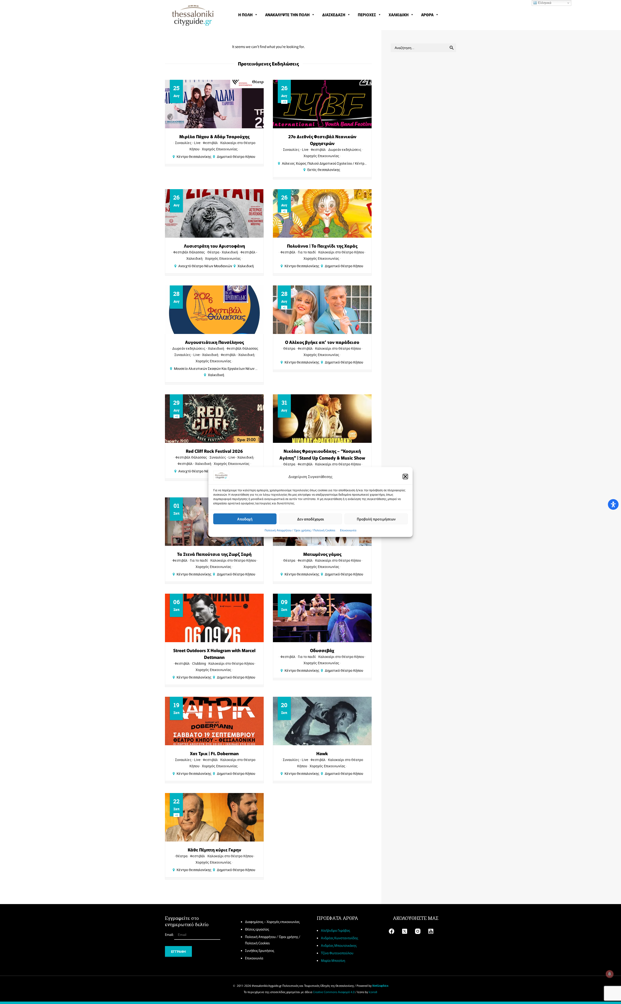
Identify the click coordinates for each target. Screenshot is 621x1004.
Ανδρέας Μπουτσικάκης (339, 945)
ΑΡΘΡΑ (427, 14)
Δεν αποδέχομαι (310, 518)
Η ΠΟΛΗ (245, 14)
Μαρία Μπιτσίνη (333, 960)
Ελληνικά (544, 3)
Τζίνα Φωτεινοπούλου (337, 952)
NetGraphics (380, 986)
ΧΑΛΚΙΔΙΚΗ (399, 14)
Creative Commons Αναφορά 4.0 (334, 992)
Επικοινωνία (348, 530)
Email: (169, 934)
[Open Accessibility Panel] (613, 504)
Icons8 (373, 992)
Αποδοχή (245, 518)
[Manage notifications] (609, 974)
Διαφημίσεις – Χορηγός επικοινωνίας (272, 921)
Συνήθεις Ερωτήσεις (259, 950)
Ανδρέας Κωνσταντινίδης (339, 937)
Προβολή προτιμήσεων (376, 518)
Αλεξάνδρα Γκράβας (335, 930)
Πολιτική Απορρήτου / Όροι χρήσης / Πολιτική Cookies (300, 530)
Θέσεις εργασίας (257, 929)
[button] (405, 476)
